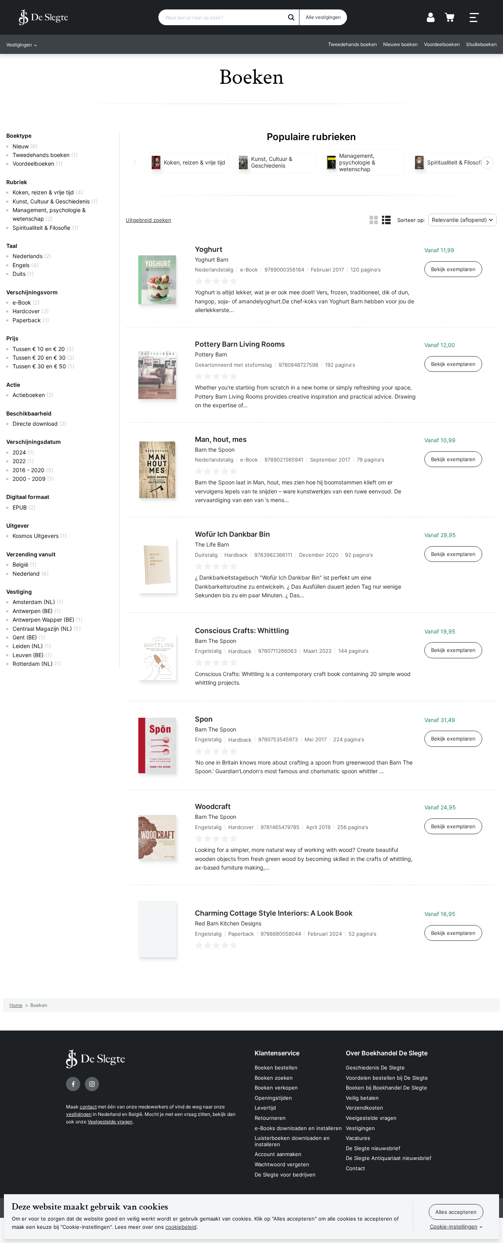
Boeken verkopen (276, 1087)
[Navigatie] (474, 18)
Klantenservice (277, 1053)
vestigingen (79, 1114)
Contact (355, 1168)
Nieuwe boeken (400, 44)
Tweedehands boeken (352, 44)
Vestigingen (360, 1128)
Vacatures (358, 1138)
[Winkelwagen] (449, 17)
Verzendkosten (364, 1107)
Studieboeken (481, 44)
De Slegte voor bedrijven (285, 1174)
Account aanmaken (278, 1154)
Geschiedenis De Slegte (375, 1067)
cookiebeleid (180, 1227)
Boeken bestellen (276, 1067)
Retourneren (270, 1118)
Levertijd (265, 1107)
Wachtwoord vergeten (282, 1164)
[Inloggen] (430, 17)
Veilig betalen (362, 1098)
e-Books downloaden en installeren (298, 1128)
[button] (135, 163)
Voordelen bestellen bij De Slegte (387, 1078)
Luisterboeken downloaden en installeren (292, 1141)
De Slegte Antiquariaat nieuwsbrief (388, 1158)
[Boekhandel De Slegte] (43, 17)
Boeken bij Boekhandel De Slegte (386, 1087)
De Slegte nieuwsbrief (373, 1148)
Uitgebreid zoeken (148, 220)
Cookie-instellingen (453, 1226)
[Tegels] (373, 220)
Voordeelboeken (442, 44)
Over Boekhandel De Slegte (387, 1053)
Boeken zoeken (274, 1078)
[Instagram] (92, 1084)
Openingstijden (273, 1098)
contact (88, 1107)
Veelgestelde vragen (110, 1122)
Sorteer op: (411, 220)
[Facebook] (73, 1084)
